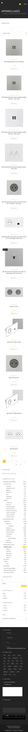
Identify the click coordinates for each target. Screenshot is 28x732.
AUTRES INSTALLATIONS (8, 544)
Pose (7, 563)
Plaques (8, 549)
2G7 (4, 655)
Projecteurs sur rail (10, 488)
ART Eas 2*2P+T (14, 306)
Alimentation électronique (10, 570)
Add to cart (14, 68)
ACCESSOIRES (6, 566)
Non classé (6, 559)
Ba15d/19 (15, 658)
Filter (24, 586)
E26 (8, 661)
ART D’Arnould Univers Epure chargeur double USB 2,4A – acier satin (14, 98)
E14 (4, 661)
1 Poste (5, 605)
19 (20, 464)
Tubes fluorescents (10, 508)
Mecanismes (9, 553)
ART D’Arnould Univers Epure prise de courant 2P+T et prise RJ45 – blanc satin (14, 237)
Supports (17, 95)
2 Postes (5, 608)
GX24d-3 (6, 671)
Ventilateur (11, 526)
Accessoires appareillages (9, 568)
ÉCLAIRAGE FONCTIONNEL (9, 481)
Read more (14, 103)
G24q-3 (16, 666)
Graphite (5, 598)
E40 (17, 661)
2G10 (9, 655)
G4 (21, 661)
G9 (8, 663)
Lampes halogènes (10, 506)
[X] (5, 704)
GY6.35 (5, 674)
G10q (12, 663)
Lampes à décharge (10, 512)
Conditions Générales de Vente (13, 726)
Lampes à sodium (10, 516)
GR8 (4, 669)
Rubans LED (9, 492)
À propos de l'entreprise (9, 682)
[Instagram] (13, 704)
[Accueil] (1, 13)
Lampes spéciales (10, 514)
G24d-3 (9, 666)
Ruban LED (8, 498)
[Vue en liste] (15, 29)
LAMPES (6, 500)
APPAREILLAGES (14, 59)
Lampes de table (10, 532)
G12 (17, 663)
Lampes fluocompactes (11, 510)
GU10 (20, 669)
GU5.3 (15, 669)
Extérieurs (8, 536)
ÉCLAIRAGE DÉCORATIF (8, 519)
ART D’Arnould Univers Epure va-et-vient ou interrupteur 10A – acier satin (14, 272)
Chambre (8, 540)
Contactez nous (7, 684)
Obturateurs (9, 555)
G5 (4, 663)
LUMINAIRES (7, 521)
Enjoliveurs (8, 551)
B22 (9, 658)
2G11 (14, 655)
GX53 (18, 671)
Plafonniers (8, 523)
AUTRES (5, 561)
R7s (10, 674)
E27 (13, 661)
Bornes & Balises (12, 538)
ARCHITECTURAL (7, 484)
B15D (5, 658)
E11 (21, 658)
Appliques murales (10, 530)
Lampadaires (9, 534)
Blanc (4, 593)
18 (16, 464)
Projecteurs (8, 486)
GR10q (9, 669)
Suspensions (9, 496)
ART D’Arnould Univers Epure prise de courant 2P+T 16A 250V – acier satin (14, 202)
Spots (7, 494)
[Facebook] (9, 704)
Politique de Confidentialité (14, 727)
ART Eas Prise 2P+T (14, 377)
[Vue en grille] (12, 29)
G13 (21, 663)
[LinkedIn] (17, 704)
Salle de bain (9, 542)
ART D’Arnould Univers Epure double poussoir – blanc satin (14, 167)
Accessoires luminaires (9, 572)
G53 (21, 666)
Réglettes (8, 490)
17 (24, 461)
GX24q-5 (12, 671)
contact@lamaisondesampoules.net (16, 648)
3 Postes (5, 610)
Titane (4, 595)
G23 (4, 666)
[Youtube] (21, 704)
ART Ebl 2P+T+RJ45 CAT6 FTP (14, 413)
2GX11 (19, 655)
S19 (14, 674)
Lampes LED (9, 502)
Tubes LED (8, 504)
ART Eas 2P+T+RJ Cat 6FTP (14, 342)
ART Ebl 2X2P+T (14, 449)
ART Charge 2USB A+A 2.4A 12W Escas (14, 61)
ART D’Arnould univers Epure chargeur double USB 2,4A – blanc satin (14, 133)
